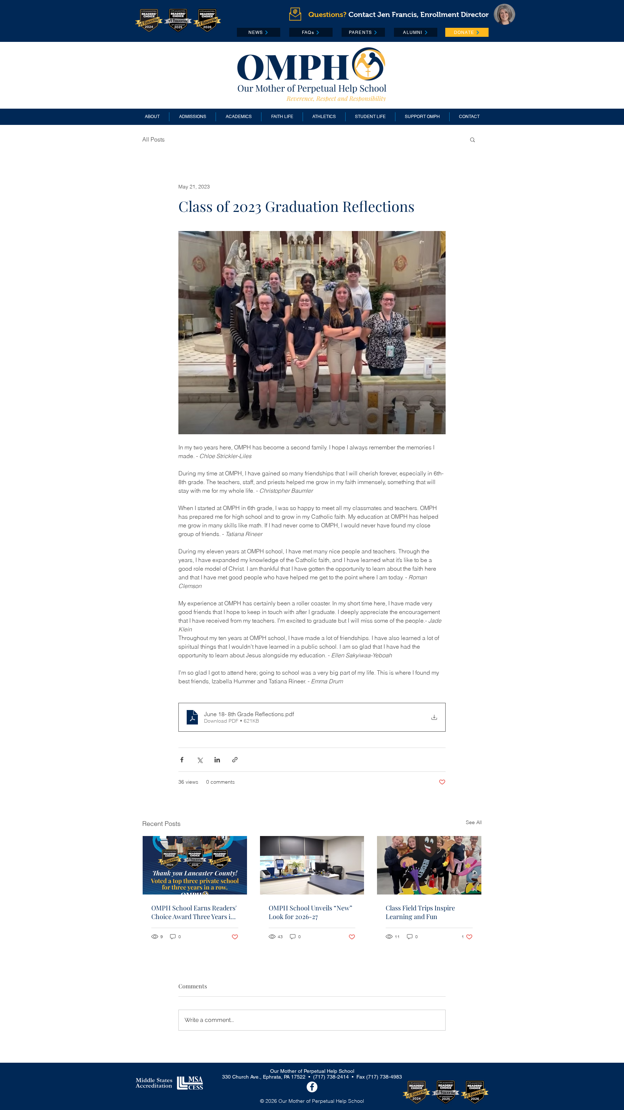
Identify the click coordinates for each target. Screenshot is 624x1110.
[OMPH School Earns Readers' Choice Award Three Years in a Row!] (195, 865)
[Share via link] (234, 759)
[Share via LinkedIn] (217, 759)
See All (474, 822)
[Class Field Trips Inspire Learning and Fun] (429, 865)
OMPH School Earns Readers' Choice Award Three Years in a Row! (194, 912)
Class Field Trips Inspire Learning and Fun (420, 912)
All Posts (153, 139)
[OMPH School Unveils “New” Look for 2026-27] (312, 865)
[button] (472, 139)
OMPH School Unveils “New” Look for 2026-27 (310, 912)
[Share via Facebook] (181, 759)
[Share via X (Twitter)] (199, 759)
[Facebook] (312, 1086)
